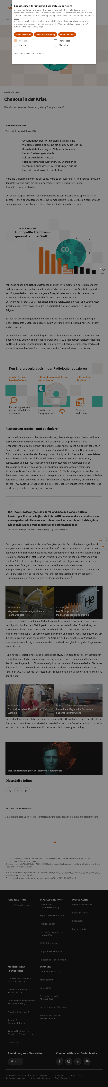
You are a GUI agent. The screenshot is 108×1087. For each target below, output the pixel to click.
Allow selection (67, 34)
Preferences (64, 41)
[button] (102, 270)
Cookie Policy (32, 27)
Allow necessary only (45, 34)
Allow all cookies (23, 34)
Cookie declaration (22, 53)
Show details (38, 53)
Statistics (23, 45)
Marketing (63, 45)
